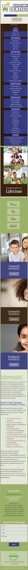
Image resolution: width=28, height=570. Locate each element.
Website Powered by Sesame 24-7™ (11, 568)
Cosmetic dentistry (12, 437)
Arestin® (9, 435)
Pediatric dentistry (12, 445)
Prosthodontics (11, 422)
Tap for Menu (14, 24)
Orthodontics (11, 428)
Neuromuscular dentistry (14, 441)
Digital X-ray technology (14, 447)
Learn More (14, 274)
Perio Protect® (21, 435)
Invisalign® (10, 430)
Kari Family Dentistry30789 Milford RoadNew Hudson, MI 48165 (16, 19)
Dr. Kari (17, 382)
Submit (14, 544)
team (7, 384)
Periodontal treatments (14, 432)
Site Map (22, 568)
